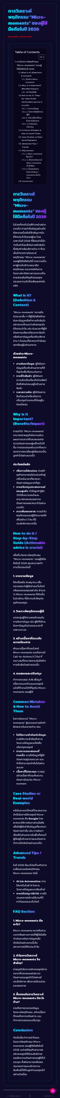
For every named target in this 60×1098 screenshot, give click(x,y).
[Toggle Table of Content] (40, 57)
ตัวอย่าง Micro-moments (32, 81)
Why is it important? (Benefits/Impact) (31, 87)
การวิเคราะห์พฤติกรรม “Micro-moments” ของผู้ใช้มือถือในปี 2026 (29, 65)
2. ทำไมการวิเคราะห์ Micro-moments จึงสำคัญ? (34, 162)
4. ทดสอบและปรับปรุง (31, 125)
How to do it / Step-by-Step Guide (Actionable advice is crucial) (32, 100)
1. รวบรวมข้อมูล (32, 108)
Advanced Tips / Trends (30, 145)
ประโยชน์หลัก (31, 92)
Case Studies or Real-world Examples (32, 138)
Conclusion (27, 181)
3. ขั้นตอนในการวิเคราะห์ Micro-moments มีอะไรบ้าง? (33, 173)
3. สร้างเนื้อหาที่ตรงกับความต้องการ (34, 119)
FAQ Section (28, 150)
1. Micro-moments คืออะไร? (34, 155)
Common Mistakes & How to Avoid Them (31, 132)
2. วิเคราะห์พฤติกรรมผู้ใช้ (34, 113)
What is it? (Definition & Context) (31, 74)
